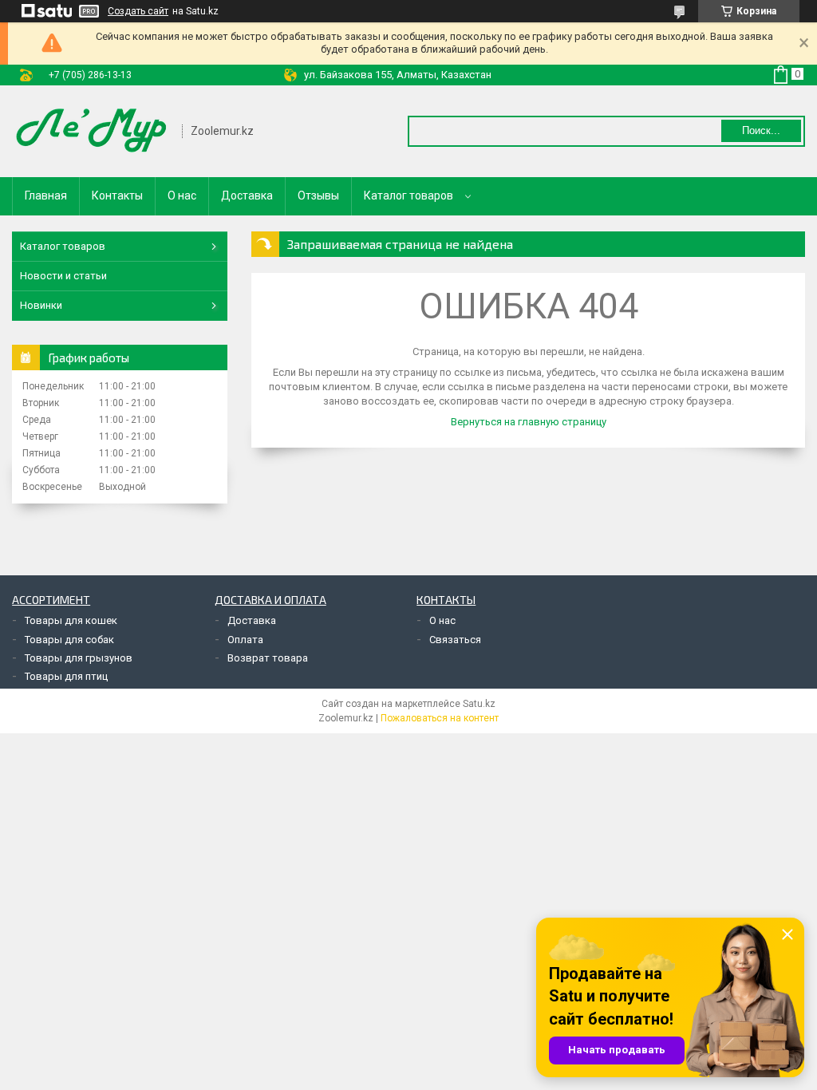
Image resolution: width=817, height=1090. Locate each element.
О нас (182, 195)
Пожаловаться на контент (440, 718)
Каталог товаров (408, 195)
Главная (46, 195)
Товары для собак (69, 640)
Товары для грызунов (78, 658)
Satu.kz (479, 703)
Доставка (247, 195)
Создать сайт (138, 11)
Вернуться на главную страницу (528, 422)
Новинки (41, 305)
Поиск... (761, 130)
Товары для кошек (71, 620)
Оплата (245, 640)
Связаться (455, 640)
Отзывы (318, 195)
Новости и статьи (63, 276)
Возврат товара (267, 658)
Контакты (117, 195)
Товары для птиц (66, 676)
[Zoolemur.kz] (92, 131)
